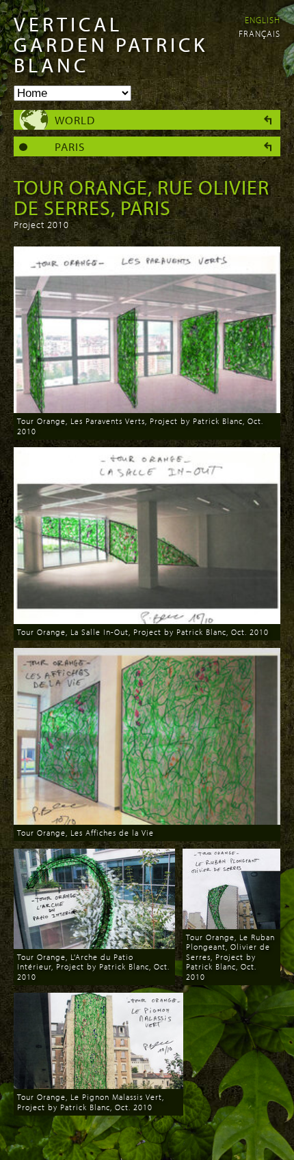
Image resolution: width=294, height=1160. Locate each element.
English (262, 19)
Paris (70, 146)
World (75, 120)
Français (259, 33)
